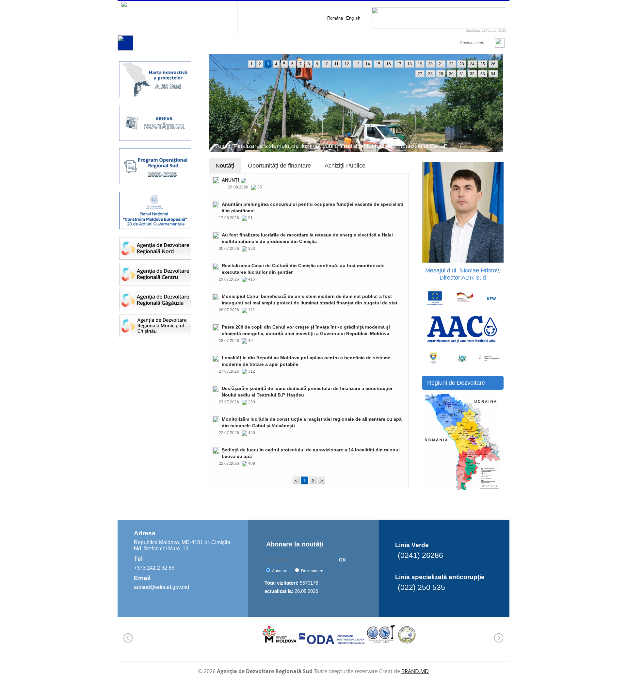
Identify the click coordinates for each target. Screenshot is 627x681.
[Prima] (125, 49)
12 (347, 64)
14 (367, 64)
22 (451, 64)
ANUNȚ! (231, 180)
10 (326, 64)
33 (482, 74)
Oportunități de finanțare (279, 165)
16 (388, 64)
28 (430, 74)
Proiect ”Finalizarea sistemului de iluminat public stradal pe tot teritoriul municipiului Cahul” (329, 146)
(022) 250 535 (421, 587)
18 (409, 64)
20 (430, 64)
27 (420, 74)
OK (342, 559)
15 (378, 64)
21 (441, 64)
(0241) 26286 (420, 555)
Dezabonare (312, 571)
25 (482, 64)
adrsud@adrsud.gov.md (161, 587)
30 (451, 74)
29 (441, 74)
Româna (335, 18)
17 (399, 64)
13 (357, 64)
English (353, 18)
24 (472, 64)
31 (461, 74)
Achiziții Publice (345, 165)
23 (461, 64)
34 (493, 74)
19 (420, 64)
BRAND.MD (415, 671)
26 (493, 64)
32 (472, 74)
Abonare (279, 571)
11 (336, 64)
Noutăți (225, 165)
